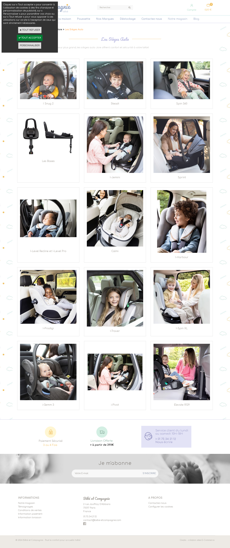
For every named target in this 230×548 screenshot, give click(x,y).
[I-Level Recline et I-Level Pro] (48, 246)
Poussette (83, 19)
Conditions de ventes (30, 510)
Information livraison (29, 517)
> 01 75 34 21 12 (165, 439)
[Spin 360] (181, 98)
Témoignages (25, 507)
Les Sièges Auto (74, 29)
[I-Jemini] (115, 172)
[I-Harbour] (181, 252)
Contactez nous (151, 19)
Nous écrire (163, 442)
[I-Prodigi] (48, 323)
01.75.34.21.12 (90, 516)
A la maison (63, 19)
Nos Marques (105, 19)
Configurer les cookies (160, 507)
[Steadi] (115, 98)
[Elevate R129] (181, 399)
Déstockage (127, 19)
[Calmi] (115, 246)
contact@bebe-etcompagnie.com (102, 520)
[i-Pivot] (115, 399)
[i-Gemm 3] (48, 399)
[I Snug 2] (48, 98)
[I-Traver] (115, 326)
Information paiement (30, 514)
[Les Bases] (48, 156)
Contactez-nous (157, 503)
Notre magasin (177, 19)
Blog (196, 19)
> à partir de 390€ (102, 445)
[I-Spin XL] (181, 323)
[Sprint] (181, 172)
